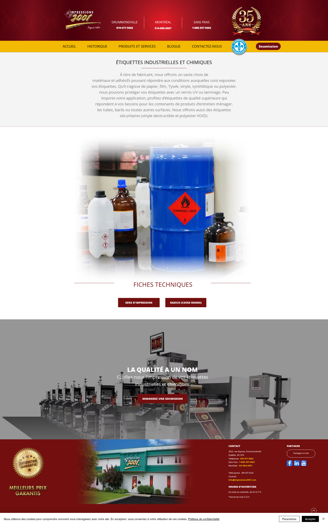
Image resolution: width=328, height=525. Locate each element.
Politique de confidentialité (203, 519)
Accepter (310, 519)
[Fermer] (323, 519)
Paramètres (289, 519)
